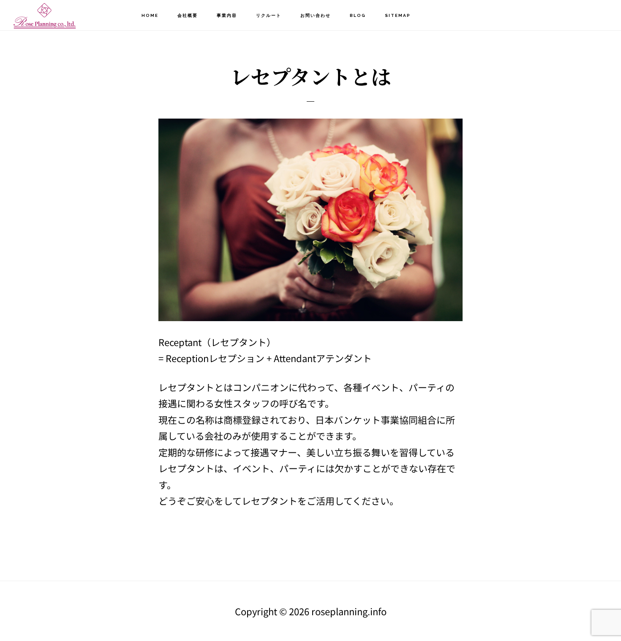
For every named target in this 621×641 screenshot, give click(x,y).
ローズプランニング (55, 15)
